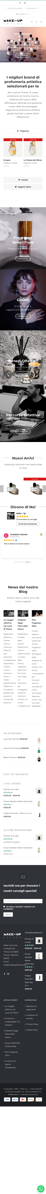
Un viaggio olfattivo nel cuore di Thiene (12, 1009)
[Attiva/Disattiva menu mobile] (41, 22)
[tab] (23, 131)
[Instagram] (8, 974)
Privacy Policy (32, 1024)
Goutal (14, 163)
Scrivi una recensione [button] (28, 524)
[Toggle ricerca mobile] (36, 22)
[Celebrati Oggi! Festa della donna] (23, 613)
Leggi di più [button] (8, 555)
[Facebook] (4, 974)
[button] (2, 488)
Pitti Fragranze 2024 (36, 623)
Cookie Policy (32, 1030)
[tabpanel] (23, 156)
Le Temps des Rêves (33, 160)
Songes (7, 160)
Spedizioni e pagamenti (31, 1008)
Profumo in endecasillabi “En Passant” (12, 1021)
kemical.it (34, 1094)
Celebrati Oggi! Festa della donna (11, 1034)
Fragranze (7, 163)
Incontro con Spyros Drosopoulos (10, 1064)
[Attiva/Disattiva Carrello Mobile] (32, 22)
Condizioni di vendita (32, 1017)
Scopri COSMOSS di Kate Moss (12, 1044)
